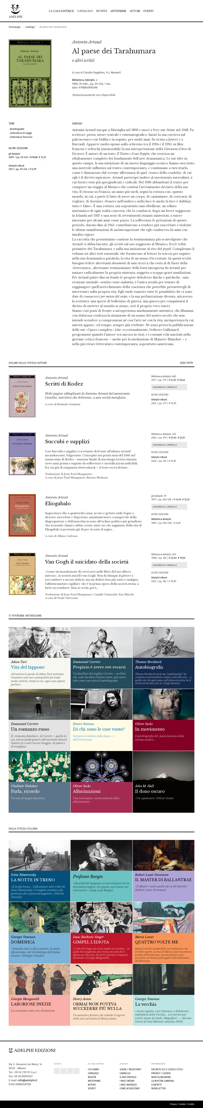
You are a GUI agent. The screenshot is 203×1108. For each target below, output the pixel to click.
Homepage (15, 27)
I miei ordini (127, 1080)
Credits (191, 1104)
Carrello (125, 1073)
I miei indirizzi (128, 1084)
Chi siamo (93, 1069)
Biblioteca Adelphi (83, 80)
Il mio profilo (128, 1077)
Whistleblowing (161, 1077)
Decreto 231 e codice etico (167, 1069)
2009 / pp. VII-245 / (27, 155)
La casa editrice (61, 11)
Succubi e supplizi (67, 442)
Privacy (155, 1073)
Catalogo (85, 11)
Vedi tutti (187, 363)
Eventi (148, 11)
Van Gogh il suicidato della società (86, 562)
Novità (101, 11)
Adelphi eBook (159, 399)
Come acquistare (130, 1088)
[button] (185, 42)
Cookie (167, 1073)
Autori (135, 11)
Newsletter (158, 1088)
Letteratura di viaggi (20, 133)
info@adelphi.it (27, 1080)
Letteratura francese (20, 137)
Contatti (156, 1084)
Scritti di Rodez (64, 384)
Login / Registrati (130, 1069)
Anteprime (118, 11)
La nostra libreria (162, 1080)
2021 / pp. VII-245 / (22, 167)
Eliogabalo (58, 504)
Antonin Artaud (87, 42)
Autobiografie (16, 129)
